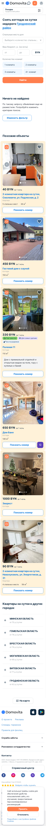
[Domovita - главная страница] (16, 3)
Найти (22, 80)
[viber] (40, 445)
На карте (25, 700)
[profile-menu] (41, 3)
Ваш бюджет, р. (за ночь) (15, 47)
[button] (23, 164)
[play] (41, 712)
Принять (23, 809)
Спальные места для (13, 34)
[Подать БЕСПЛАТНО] (34, 3)
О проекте (7, 719)
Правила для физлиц (12, 730)
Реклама (19, 719)
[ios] (33, 712)
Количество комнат (12, 59)
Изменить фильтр (17, 118)
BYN (37, 52)
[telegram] (42, 775)
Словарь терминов (11, 725)
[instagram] (13, 775)
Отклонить (23, 814)
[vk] (23, 775)
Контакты (7, 755)
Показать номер (23, 210)
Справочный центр (23, 768)
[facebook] (4, 775)
